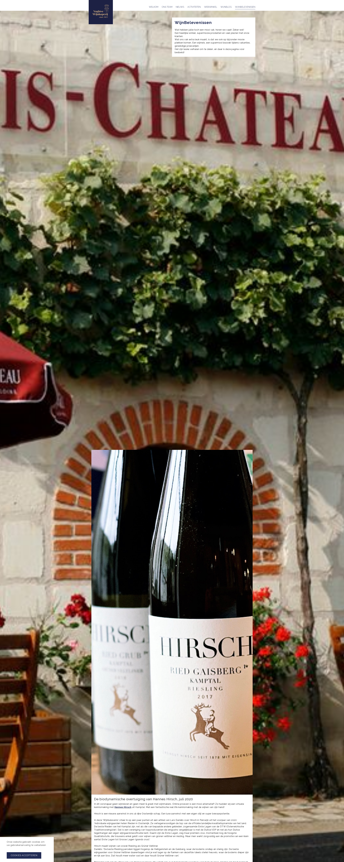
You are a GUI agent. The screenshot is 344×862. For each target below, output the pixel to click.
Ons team (167, 7)
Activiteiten (194, 7)
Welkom (153, 7)
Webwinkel (210, 7)
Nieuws (180, 7)
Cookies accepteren (24, 855)
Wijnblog (226, 7)
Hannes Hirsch (122, 807)
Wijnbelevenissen (245, 7)
